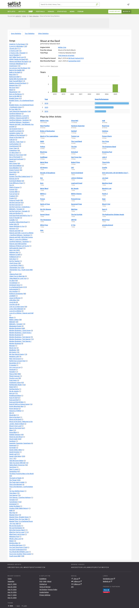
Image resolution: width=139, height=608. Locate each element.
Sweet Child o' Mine (15, 450)
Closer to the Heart (15, 137)
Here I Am (12, 250)
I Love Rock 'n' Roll (15, 265)
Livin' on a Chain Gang (16, 306)
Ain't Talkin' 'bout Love (16, 57)
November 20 (13, 363)
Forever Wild (13, 192)
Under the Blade (14, 506)
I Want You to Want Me (17, 276)
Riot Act (12, 393)
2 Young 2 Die (13, 51)
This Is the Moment (15, 484)
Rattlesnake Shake (15, 385)
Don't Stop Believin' (15, 165)
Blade (11, 90)
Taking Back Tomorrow (17, 465)
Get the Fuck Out (15, 202)
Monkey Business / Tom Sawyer (20, 337)
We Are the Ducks (15, 526)
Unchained (12, 504)
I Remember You (14, 267)
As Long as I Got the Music (18, 68)
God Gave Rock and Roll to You (19, 215)
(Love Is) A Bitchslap (16, 46)
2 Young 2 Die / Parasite (17, 53)
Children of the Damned (17, 135)
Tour (29, 33)
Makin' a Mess (14, 319)
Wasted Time (13, 515)
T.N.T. (11, 458)
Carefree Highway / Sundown (19, 120)
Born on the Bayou (15, 94)
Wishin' (11, 541)
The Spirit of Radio (15, 478)
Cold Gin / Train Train (16, 142)
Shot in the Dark (14, 417)
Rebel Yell (12, 387)
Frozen (11, 198)
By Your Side (13, 109)
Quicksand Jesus (15, 382)
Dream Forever (14, 170)
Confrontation (14, 144)
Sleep (11, 430)
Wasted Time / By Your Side (18, 519)
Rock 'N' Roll (13, 398)
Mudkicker (12, 350)
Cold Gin (12, 139)
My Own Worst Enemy (16, 354)
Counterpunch (14, 146)
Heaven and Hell (14, 231)
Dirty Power (13, 163)
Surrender (12, 447)
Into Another (13, 291)
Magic (11, 317)
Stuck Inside (13, 439)
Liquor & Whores (14, 298)
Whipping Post (14, 536)
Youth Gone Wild (14, 556)
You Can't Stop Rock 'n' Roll (18, 547)
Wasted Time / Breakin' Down (19, 517)
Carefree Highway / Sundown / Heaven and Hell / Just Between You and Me (21, 124)
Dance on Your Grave (16, 155)
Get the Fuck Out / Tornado (18, 211)
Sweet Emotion (14, 452)
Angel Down (13, 66)
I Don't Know (13, 263)
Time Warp (12, 493)
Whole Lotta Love (15, 539)
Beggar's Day (13, 85)
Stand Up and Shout (16, 437)
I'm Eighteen (13, 283)
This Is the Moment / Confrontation (21, 487)
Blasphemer (13, 92)
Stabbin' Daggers (15, 434)
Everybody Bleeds (15, 181)
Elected (11, 174)
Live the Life (13, 304)
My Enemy (12, 352)
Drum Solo (12, 172)
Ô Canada (12, 365)
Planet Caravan (14, 376)
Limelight (12, 296)
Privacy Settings (44, 595)
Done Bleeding (14, 168)
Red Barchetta (14, 389)
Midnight (12, 322)
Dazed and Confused (16, 159)
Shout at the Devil (15, 419)
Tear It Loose (13, 469)
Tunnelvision (13, 502)
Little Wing (12, 300)
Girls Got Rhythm (15, 213)
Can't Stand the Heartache (18, 111)
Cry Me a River (14, 152)
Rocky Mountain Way (16, 406)
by (66, 55)
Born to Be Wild (14, 96)
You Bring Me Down (15, 545)
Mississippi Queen (15, 326)
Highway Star (13, 252)
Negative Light (14, 356)
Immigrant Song (14, 285)
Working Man (13, 543)
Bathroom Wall (14, 77)
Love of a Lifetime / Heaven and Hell (21, 313)
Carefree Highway (15, 113)
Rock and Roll (13, 400)
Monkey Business (15, 328)
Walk (10, 510)
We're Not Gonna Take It (17, 530)
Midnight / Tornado (15, 324)
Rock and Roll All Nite (16, 402)
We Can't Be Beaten (15, 528)
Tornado (12, 500)
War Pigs (12, 513)
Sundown (12, 441)
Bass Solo (12, 74)
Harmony (12, 228)
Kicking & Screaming (16, 293)
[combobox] (69, 4)
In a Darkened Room (16, 287)
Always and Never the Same (18, 61)
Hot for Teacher (14, 261)
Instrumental (13, 289)
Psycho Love (13, 378)
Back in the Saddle (15, 70)
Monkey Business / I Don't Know (20, 330)
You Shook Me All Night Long (19, 552)
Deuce (11, 161)
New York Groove (15, 359)
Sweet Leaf (13, 454)
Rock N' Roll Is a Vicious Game (19, 404)
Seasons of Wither (15, 411)
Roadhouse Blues (15, 395)
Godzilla (12, 220)
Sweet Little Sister (15, 456)
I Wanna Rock (13, 274)
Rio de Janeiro (14, 391)
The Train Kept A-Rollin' (16, 482)
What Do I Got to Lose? (17, 532)
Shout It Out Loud (15, 426)
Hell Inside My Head (15, 248)
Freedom (12, 196)
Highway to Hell (14, 254)
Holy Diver (12, 259)
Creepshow (13, 150)
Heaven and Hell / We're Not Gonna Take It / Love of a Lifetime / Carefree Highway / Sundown (21, 239)
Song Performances (101, 99)
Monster (12, 346)
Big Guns (12, 87)
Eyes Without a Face (16, 183)
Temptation (13, 471)
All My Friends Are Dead (17, 59)
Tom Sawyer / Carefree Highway (20, 497)
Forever (11, 189)
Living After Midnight (16, 309)
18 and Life (13, 48)
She (10, 413)
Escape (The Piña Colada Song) (19, 176)
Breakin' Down (14, 98)
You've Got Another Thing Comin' (20, 554)
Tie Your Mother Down (16, 491)
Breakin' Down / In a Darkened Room (21, 100)
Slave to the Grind (15, 428)
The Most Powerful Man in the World (21, 473)
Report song (54, 66)
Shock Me (12, 415)
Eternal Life (13, 178)
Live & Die (12, 302)
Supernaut (12, 445)
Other (43, 33)
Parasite (12, 372)
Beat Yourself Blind (15, 81)
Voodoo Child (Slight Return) (18, 508)
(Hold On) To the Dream (17, 44)
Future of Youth (14, 200)
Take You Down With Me (17, 463)
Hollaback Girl (14, 257)
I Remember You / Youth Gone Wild (21, 270)
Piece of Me (13, 374)
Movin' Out (12, 348)
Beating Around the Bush (17, 83)
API (72, 587)
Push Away (13, 380)
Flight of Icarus (14, 187)
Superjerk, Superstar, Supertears (20, 443)
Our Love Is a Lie (14, 367)
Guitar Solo (13, 224)
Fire (10, 185)
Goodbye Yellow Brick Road (18, 222)
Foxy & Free (13, 194)
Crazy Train (13, 148)
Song (16, 33)
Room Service (13, 408)
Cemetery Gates (14, 133)
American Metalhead (16, 64)
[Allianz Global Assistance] (106, 590)
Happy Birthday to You (16, 226)
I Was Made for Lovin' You (17, 278)
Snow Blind (13, 432)
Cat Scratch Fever (15, 129)
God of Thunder (14, 218)
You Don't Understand (16, 549)
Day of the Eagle (14, 157)
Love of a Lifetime (15, 311)
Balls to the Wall (14, 72)
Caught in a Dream (15, 131)
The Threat (13, 480)
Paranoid (12, 369)
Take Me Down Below (16, 460)
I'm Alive (12, 280)
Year (46, 99)
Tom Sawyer (13, 495)
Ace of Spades (14, 55)
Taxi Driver (12, 467)
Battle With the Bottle (16, 79)
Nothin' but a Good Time (17, 361)
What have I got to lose (17, 534)
